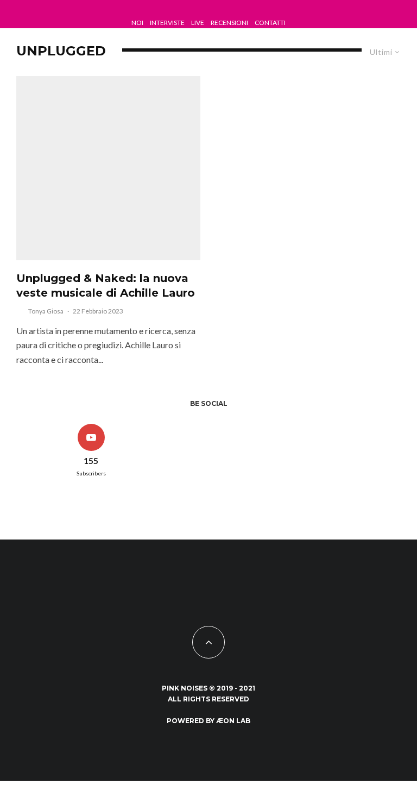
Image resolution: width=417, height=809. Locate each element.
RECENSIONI (229, 22)
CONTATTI (270, 22)
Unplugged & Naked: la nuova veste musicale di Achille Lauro (105, 285)
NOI (137, 22)
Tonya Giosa (46, 311)
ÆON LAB (233, 721)
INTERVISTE (167, 22)
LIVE (197, 22)
